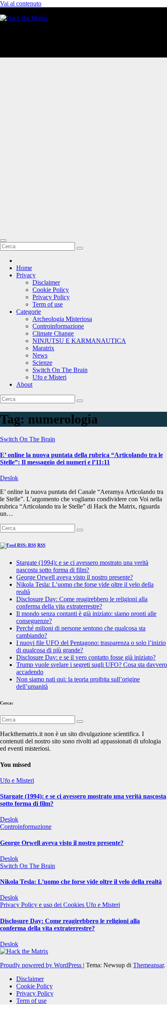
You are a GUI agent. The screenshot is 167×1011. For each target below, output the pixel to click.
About (24, 384)
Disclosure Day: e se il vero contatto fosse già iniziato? (86, 657)
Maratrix (43, 348)
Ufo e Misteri (49, 377)
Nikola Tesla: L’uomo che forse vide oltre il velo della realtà (81, 881)
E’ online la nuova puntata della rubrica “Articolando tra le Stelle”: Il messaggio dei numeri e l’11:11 (81, 458)
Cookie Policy (50, 289)
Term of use (47, 304)
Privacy (26, 275)
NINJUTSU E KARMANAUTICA (79, 340)
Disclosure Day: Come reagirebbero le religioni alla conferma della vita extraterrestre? (82, 603)
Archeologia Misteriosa (62, 318)
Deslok (9, 478)
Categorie (28, 311)
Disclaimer (46, 282)
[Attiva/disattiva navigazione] (3, 240)
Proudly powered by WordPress (41, 965)
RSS (41, 545)
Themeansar (148, 965)
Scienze (42, 362)
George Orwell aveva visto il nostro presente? (74, 577)
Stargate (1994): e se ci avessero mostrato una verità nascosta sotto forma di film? (82, 566)
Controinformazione (58, 326)
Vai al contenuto (20, 3)
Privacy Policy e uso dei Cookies (43, 904)
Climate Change (53, 333)
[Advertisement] (83, 147)
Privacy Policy (51, 297)
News (39, 355)
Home (24, 267)
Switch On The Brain (60, 369)
